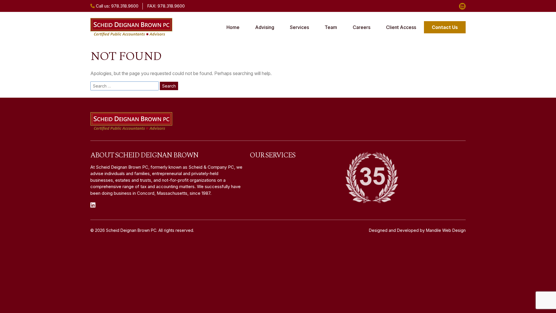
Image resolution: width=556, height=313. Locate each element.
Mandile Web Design (446, 230)
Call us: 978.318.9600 (116, 6)
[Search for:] (124, 85)
